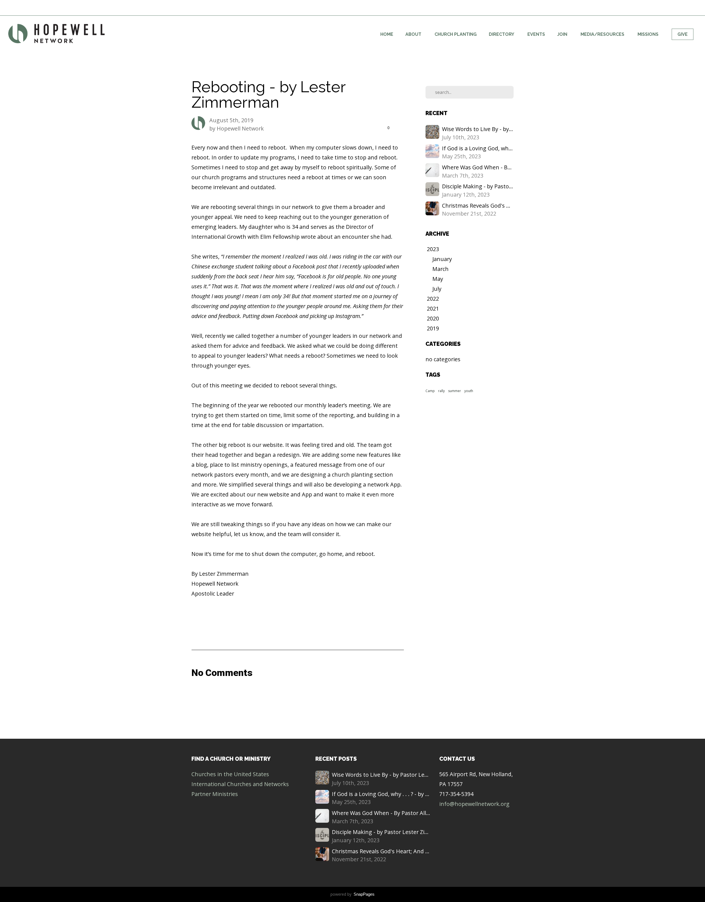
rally (441, 390)
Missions (649, 34)
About (413, 34)
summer (454, 390)
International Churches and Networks (240, 784)
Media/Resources (603, 34)
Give (682, 34)
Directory (502, 34)
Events (536, 34)
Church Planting (456, 34)
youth (468, 390)
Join (562, 34)
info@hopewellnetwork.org (474, 804)
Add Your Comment (297, 696)
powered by (352, 894)
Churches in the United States (230, 774)
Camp (430, 390)
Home (386, 34)
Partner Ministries (214, 794)
